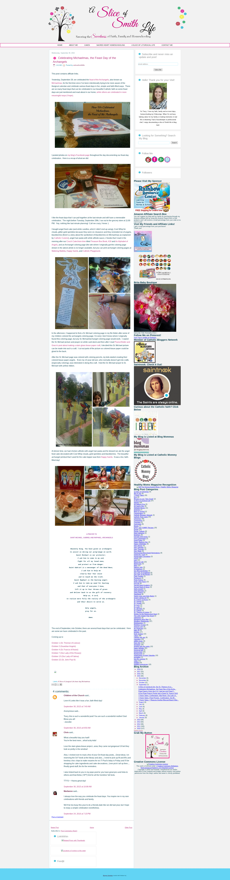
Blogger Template (108, 875)
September (143, 685)
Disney (136, 526)
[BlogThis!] (55, 684)
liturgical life (138, 654)
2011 (139, 726)
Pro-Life (136, 583)
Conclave (137, 522)
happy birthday (139, 648)
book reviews (138, 634)
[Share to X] (58, 684)
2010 (139, 728)
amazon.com (138, 627)
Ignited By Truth (139, 555)
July (140, 704)
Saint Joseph (138, 589)
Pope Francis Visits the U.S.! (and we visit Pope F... (156, 691)
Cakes (87, 45)
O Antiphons (138, 569)
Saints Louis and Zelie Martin (144, 596)
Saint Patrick (138, 592)
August (141, 702)
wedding (137, 663)
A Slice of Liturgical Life (143, 45)
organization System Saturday (144, 655)
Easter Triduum (139, 531)
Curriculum (137, 524)
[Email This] (53, 684)
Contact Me (167, 45)
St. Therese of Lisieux (141, 612)
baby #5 (136, 630)
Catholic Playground (91, 251)
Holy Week (137, 551)
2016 (139, 674)
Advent (136, 502)
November (143, 680)
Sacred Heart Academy (142, 585)
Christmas (137, 519)
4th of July (137, 493)
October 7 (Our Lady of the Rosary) (66, 653)
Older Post (128, 827)
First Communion (140, 538)
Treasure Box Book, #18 (101, 241)
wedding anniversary (141, 664)
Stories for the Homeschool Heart (145, 614)
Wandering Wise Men (141, 619)
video (136, 661)
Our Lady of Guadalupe (142, 573)
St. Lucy (137, 605)
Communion (138, 520)
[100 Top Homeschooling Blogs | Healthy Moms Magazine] (157, 487)
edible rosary (138, 641)
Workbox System (140, 625)
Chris (66, 732)
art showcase (138, 628)
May (140, 709)
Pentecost (137, 578)
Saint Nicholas (139, 591)
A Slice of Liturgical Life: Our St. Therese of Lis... (155, 687)
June (141, 707)
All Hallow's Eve (139, 504)
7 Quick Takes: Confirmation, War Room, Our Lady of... (157, 695)
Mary (135, 565)
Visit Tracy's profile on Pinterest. (145, 337)
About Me (73, 45)
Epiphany (137, 535)
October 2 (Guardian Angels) (64, 646)
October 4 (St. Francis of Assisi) (65, 650)
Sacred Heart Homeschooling (110, 45)
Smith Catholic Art (140, 598)
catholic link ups (139, 637)
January (142, 717)
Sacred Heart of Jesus (142, 587)
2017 (139, 672)
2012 (139, 724)
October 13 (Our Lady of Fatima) (65, 656)
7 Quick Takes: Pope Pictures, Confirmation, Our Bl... (157, 698)
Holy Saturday (139, 547)
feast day (78, 681)
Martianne (68, 791)
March (141, 713)
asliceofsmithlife (79, 65)
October (142, 682)
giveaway (137, 645)
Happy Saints (72, 251)
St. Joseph (137, 603)
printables (137, 657)
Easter (136, 529)
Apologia (137, 510)
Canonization (138, 513)
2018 (139, 669)
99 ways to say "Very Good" (143, 499)
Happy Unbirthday (140, 544)
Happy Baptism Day (141, 542)
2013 (139, 722)
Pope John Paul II (140, 582)
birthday (136, 632)
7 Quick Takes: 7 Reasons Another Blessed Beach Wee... (158, 700)
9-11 (135, 497)
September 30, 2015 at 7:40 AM (77, 706)
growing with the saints (142, 646)
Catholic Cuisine (61, 238)
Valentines (137, 618)
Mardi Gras (138, 564)
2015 (139, 676)
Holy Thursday (139, 549)
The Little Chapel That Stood (144, 616)
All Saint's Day (139, 506)
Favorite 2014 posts (141, 537)
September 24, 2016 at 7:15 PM (77, 814)
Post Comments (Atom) (69, 831)
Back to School (139, 511)
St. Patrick (137, 610)
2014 (139, 720)
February (142, 715)
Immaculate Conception (142, 556)
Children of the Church (74, 695)
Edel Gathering (139, 533)
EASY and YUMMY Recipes (144, 528)
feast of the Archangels (99, 80)
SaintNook (137, 594)
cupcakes (137, 639)
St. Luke (137, 607)
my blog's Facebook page (78, 155)
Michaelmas (57, 83)
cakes (136, 636)
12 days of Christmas (141, 492)
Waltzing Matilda (59, 251)
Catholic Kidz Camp (141, 517)
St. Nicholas (138, 609)
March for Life (139, 562)
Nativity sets (138, 567)
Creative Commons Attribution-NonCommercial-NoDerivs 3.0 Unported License (159, 767)
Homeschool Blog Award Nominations (147, 553)
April (141, 711)
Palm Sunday (138, 576)
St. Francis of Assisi (141, 600)
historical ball (138, 650)
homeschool (138, 652)
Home (59, 45)
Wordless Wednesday (141, 621)
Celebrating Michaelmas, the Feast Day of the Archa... (157, 689)
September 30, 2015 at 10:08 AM (78, 787)
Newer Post (55, 827)
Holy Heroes (138, 546)
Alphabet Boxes (139, 508)
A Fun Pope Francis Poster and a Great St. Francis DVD (158, 693)
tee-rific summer (139, 659)
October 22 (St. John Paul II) (63, 660)
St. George (137, 601)
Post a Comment (57, 817)
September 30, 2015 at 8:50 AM (77, 728)
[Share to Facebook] (61, 684)
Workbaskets (138, 623)
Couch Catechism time (76, 241)
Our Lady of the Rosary (142, 574)
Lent (135, 560)
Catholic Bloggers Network (143, 515)
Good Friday (138, 540)
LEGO (136, 558)
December (143, 678)
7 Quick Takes (139, 495)
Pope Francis (138, 580)
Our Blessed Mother (141, 571)
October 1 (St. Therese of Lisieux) (66, 643)
